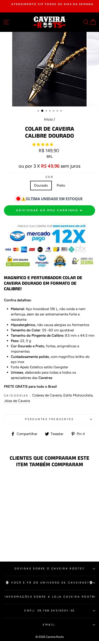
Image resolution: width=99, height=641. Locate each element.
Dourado (41, 185)
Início (48, 119)
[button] (43, 144)
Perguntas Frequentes (49, 419)
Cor (49, 176)
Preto (61, 185)
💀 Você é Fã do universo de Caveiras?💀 (49, 582)
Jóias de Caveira (17, 401)
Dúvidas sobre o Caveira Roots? (49, 568)
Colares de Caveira (47, 395)
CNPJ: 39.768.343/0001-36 (49, 610)
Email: (49, 624)
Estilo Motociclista (78, 395)
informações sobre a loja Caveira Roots (49, 596)
